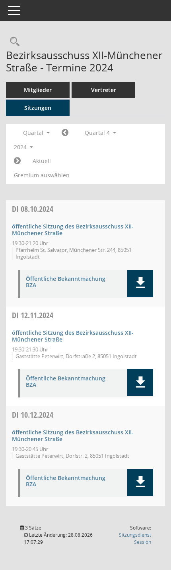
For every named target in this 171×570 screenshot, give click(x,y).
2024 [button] (21, 147)
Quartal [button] (34, 132)
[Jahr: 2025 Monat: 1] (17, 161)
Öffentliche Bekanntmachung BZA (65, 282)
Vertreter (103, 90)
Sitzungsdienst (135, 538)
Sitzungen (37, 107)
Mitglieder (38, 90)
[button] (140, 283)
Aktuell (42, 161)
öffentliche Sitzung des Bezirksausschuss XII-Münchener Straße (73, 230)
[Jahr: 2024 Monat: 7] (65, 133)
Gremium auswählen (42, 175)
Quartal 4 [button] (98, 132)
